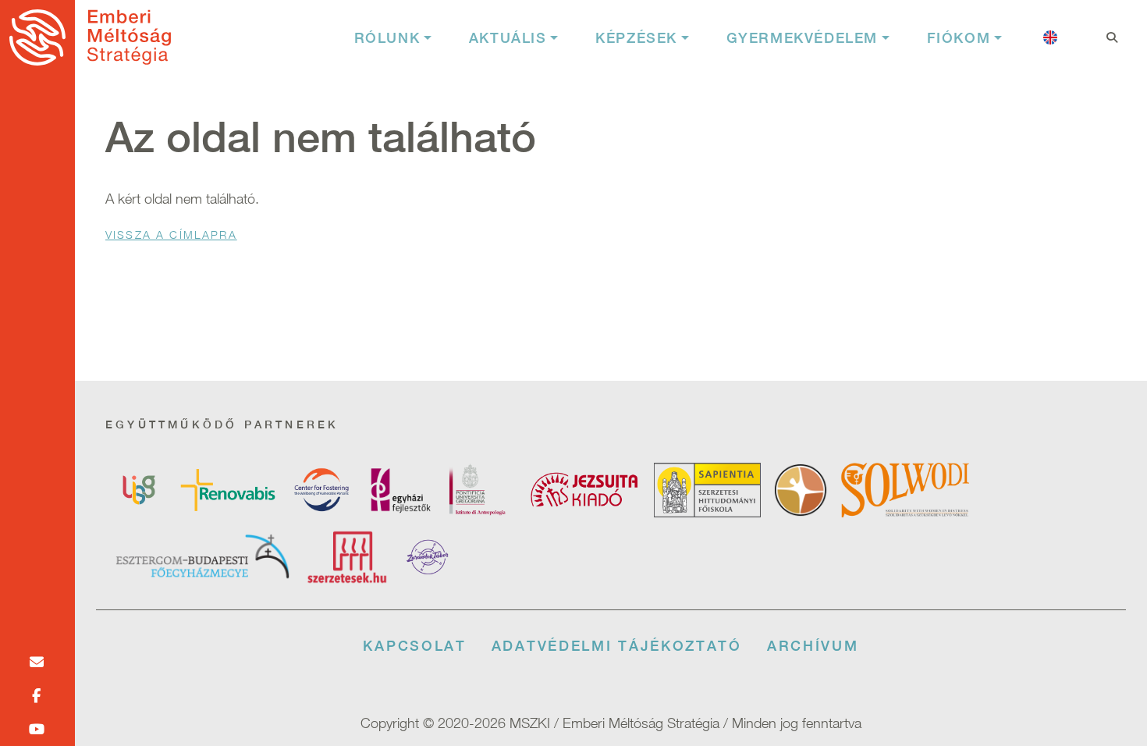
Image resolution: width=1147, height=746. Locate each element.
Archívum (813, 646)
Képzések (636, 38)
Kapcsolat (414, 646)
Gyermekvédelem (802, 38)
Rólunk (387, 38)
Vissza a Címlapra (171, 234)
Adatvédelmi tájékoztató (617, 646)
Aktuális (508, 38)
